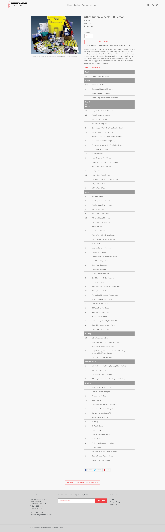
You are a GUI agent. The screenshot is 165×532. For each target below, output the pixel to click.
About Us (113, 505)
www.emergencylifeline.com (43, 527)
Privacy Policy (115, 502)
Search (112, 499)
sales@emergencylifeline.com (41, 515)
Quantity (87, 32)
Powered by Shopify (57, 527)
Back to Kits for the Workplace (84, 482)
